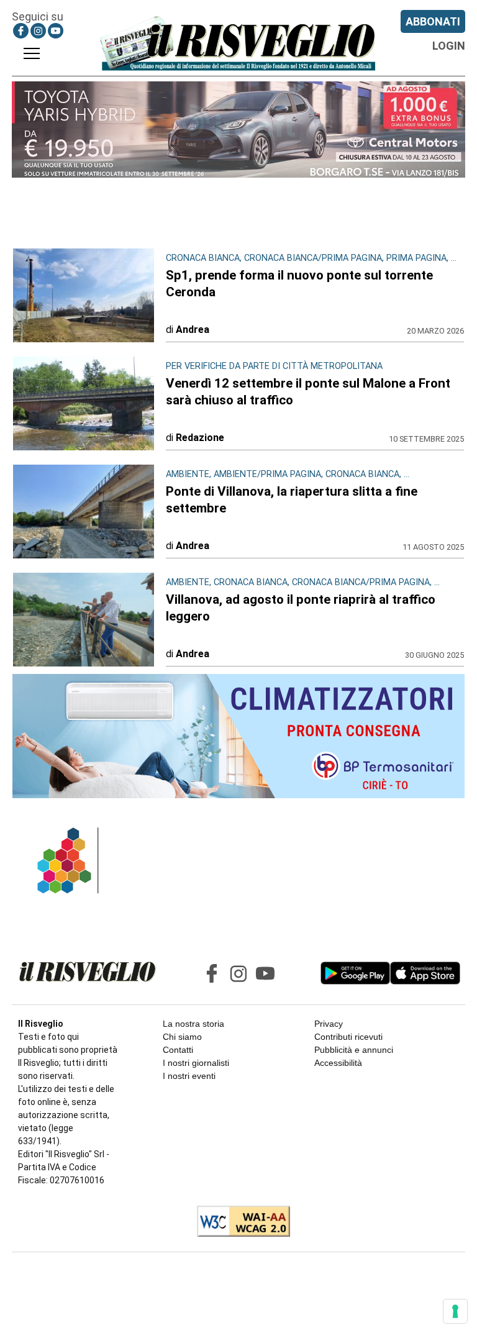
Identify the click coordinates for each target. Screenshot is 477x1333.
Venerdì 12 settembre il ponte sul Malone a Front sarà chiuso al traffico (308, 391)
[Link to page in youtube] (55, 31)
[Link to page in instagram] (38, 31)
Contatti (178, 1050)
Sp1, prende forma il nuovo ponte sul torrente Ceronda (299, 283)
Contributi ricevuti (348, 1037)
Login (448, 45)
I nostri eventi (189, 1076)
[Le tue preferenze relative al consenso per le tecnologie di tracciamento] (455, 1311)
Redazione (200, 438)
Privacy (328, 1024)
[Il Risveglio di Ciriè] (238, 43)
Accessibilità (338, 1063)
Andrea (192, 329)
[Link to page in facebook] (21, 31)
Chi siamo (182, 1037)
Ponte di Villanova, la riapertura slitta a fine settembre (291, 500)
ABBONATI (433, 21)
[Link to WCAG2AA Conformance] (239, 1222)
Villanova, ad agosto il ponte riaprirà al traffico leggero (300, 608)
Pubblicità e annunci (353, 1050)
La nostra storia (193, 1024)
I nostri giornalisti (196, 1063)
